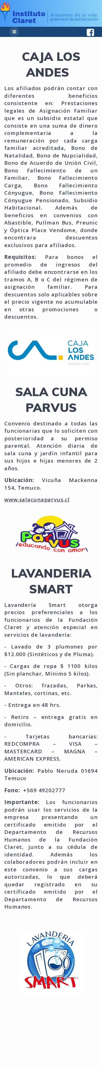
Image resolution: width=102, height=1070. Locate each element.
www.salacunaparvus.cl (36, 499)
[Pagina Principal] (49, 21)
